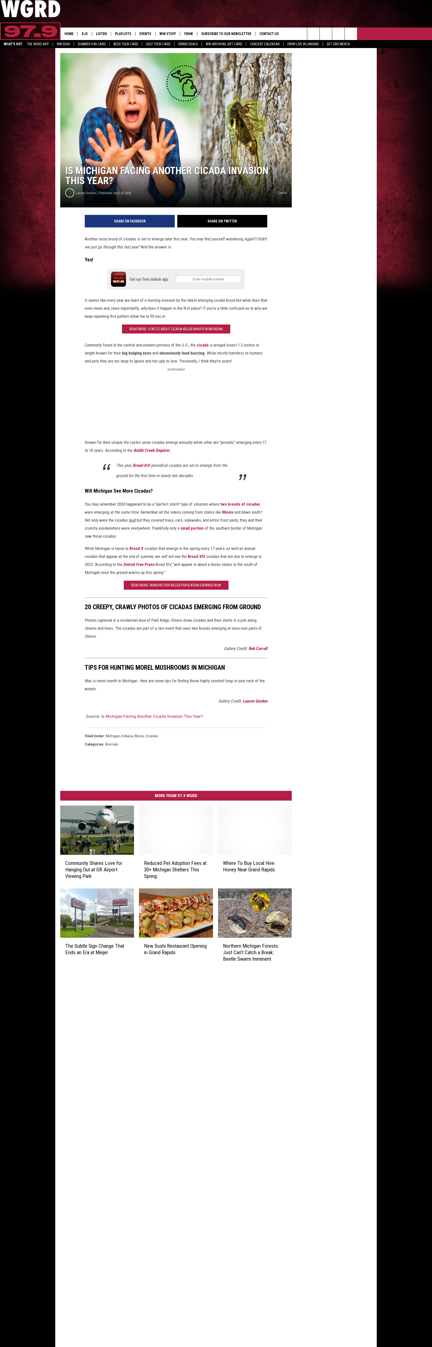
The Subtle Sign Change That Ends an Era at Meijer (94, 949)
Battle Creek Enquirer (152, 450)
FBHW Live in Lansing (303, 44)
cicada (202, 345)
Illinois (228, 512)
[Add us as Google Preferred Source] (326, 34)
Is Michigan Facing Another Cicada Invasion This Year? (152, 716)
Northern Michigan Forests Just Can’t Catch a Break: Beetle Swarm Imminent (250, 952)
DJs (85, 34)
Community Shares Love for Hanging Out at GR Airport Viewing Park (93, 869)
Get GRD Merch (338, 44)
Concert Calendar (265, 44)
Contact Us (269, 34)
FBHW (188, 34)
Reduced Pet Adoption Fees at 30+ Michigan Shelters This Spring (175, 869)
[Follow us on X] (351, 34)
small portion (192, 528)
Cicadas (152, 736)
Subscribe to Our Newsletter (226, 34)
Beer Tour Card (126, 44)
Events (145, 34)
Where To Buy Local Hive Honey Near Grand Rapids (249, 866)
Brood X (137, 548)
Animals (111, 744)
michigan (113, 736)
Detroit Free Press (138, 564)
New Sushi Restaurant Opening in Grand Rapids (175, 949)
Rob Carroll (257, 648)
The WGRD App (38, 44)
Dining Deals (188, 44)
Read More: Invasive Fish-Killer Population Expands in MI (176, 585)
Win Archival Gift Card (224, 44)
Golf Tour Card (158, 44)
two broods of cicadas (240, 504)
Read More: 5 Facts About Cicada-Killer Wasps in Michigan (176, 329)
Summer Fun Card (92, 44)
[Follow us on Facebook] (338, 34)
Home (69, 34)
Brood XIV (141, 465)
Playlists (123, 34)
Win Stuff (168, 34)
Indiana (127, 736)
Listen (101, 34)
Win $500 (63, 44)
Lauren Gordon (86, 193)
